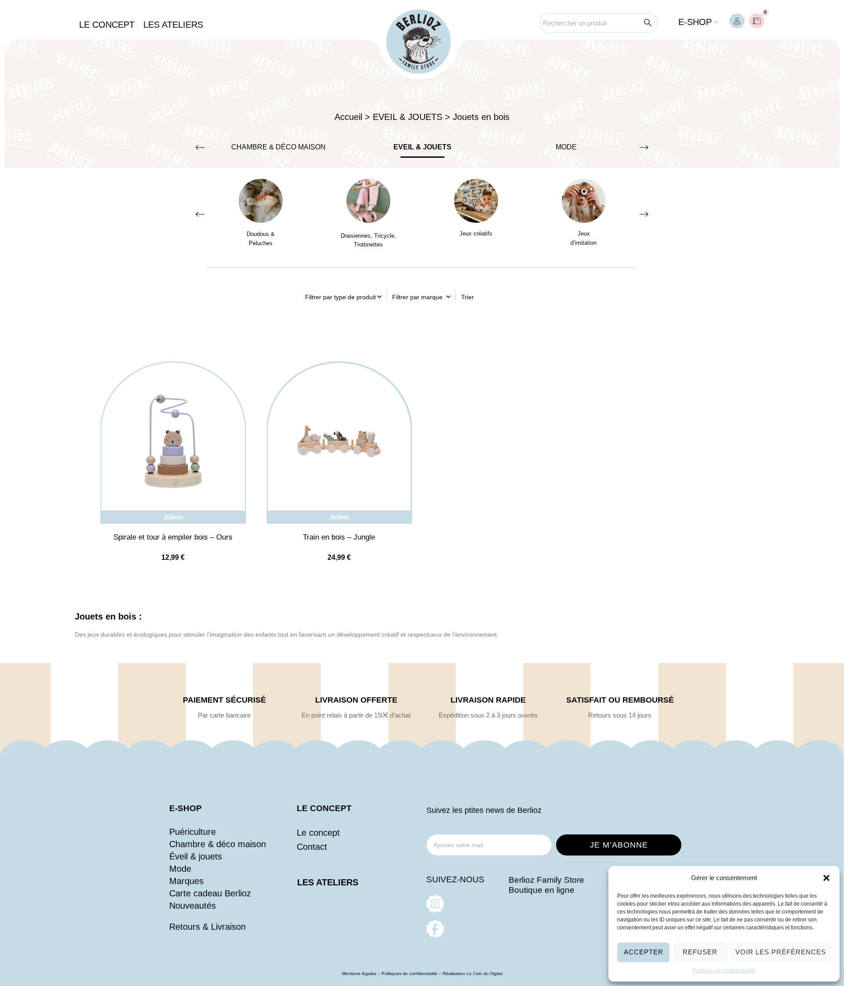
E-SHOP (185, 808)
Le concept (318, 832)
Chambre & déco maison (217, 844)
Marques (186, 881)
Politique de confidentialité (724, 971)
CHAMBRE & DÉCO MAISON (278, 147)
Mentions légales (359, 973)
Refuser (700, 952)
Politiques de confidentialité (409, 973)
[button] (826, 878)
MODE (566, 147)
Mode (180, 869)
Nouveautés (192, 905)
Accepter (643, 952)
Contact (312, 847)
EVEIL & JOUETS (422, 147)
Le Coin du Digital (484, 973)
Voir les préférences (780, 952)
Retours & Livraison (207, 927)
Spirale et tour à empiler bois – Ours (173, 537)
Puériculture (192, 832)
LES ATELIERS (327, 882)
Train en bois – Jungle (339, 537)
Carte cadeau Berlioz (210, 893)
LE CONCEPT (324, 808)
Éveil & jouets (195, 856)
